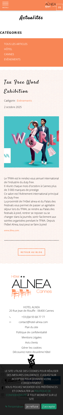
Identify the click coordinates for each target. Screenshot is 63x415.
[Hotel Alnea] (50, 7)
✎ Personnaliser (14, 406)
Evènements (12, 59)
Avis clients (31, 342)
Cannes (9, 54)
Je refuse (32, 406)
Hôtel (8, 49)
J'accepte (49, 406)
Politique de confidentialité (31, 332)
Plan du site (31, 327)
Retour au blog (31, 252)
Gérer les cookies (31, 347)
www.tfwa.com (11, 230)
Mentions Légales (32, 337)
